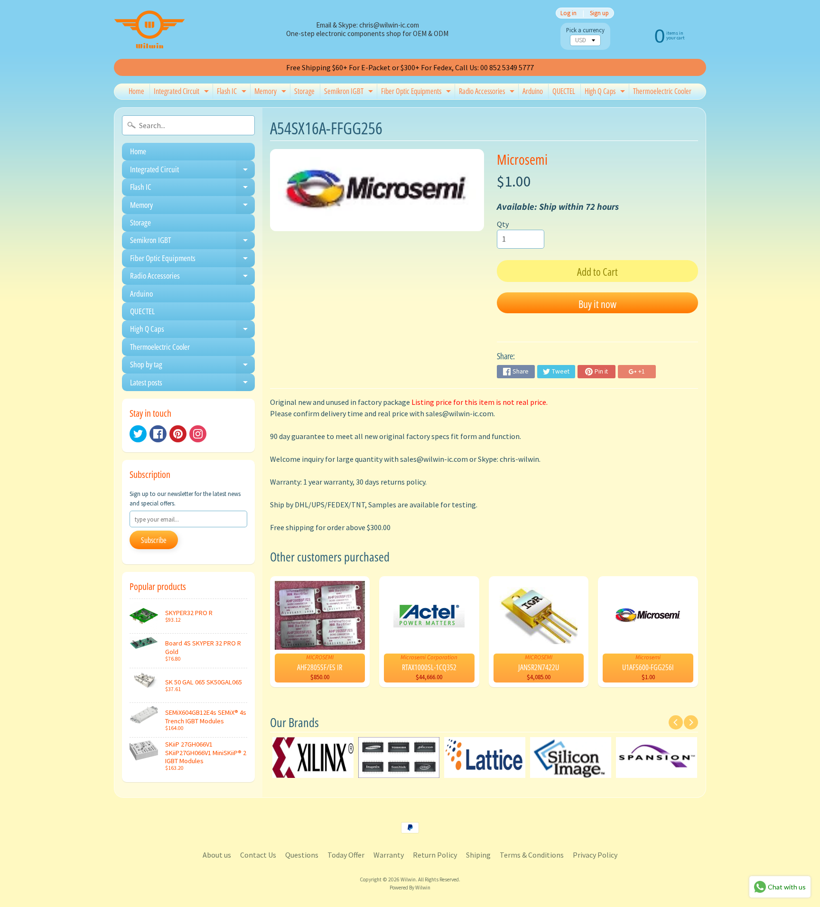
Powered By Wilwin (410, 887)
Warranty (388, 855)
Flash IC (233, 92)
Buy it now (597, 304)
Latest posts (192, 384)
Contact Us (258, 855)
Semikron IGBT (349, 92)
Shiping (478, 855)
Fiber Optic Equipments (417, 92)
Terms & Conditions (532, 855)
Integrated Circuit (182, 92)
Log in (568, 13)
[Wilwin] (149, 29)
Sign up (599, 13)
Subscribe (154, 540)
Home (136, 91)
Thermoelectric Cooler (662, 91)
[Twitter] (138, 433)
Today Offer (345, 855)
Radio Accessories (488, 92)
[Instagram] (197, 433)
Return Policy (435, 855)
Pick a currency (585, 30)
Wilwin (408, 879)
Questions (301, 855)
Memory (271, 92)
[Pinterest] (177, 433)
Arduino (532, 91)
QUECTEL (563, 91)
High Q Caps (606, 92)
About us (217, 855)
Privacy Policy (595, 855)
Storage (304, 91)
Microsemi (522, 159)
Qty (503, 224)
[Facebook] (158, 433)
